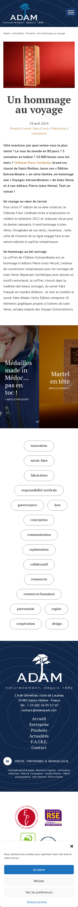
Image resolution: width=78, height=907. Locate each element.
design (57, 623)
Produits (39, 730)
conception (39, 133)
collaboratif (39, 564)
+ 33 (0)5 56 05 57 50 (42, 705)
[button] (72, 846)
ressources (39, 579)
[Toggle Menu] (71, 12)
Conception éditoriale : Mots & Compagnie (39, 772)
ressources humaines (39, 594)
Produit (15, 128)
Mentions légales (37, 901)
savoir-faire (31, 128)
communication (39, 534)
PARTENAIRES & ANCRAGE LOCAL (48, 761)
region (56, 608)
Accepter (39, 870)
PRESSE (20, 761)
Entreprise (39, 724)
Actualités (39, 736)
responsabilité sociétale (39, 490)
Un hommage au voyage (23, 13)
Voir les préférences (39, 892)
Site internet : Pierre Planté (47, 776)
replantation (39, 549)
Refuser (39, 881)
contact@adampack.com (39, 710)
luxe (45, 128)
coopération (25, 623)
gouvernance (27, 505)
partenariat (25, 608)
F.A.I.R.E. (39, 741)
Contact (39, 747)
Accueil (39, 718)
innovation (39, 445)
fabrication (58, 128)
